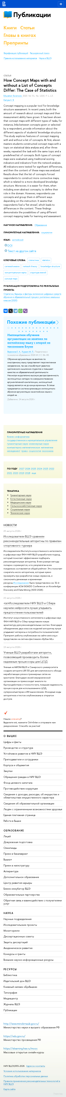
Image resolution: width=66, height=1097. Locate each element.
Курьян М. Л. (28, 351)
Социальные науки (20, 509)
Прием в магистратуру (16, 865)
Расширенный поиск (39, 53)
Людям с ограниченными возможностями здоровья (33, 809)
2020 (15, 473)
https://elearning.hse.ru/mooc (20, 1048)
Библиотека (10, 975)
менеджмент (13, 450)
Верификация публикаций (16, 53)
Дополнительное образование (21, 877)
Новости (10, 525)
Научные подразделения (18, 919)
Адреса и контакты (35, 1066)
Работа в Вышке (12, 820)
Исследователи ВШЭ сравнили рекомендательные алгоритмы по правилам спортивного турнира (32, 541)
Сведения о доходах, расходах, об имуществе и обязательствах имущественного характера (31, 796)
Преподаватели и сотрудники (21, 759)
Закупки (8, 771)
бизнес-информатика (18, 436)
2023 (45, 468)
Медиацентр (11, 998)
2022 (51, 468)
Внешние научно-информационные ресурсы (29, 959)
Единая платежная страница (19, 815)
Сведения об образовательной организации (29, 803)
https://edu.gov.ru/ (14, 1036)
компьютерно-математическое (23, 447)
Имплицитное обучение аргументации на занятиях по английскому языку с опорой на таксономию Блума (28, 340)
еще (34, 473)
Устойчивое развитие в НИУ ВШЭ (23, 753)
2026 (27, 468)
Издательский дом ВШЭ (17, 981)
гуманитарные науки (17, 443)
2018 (27, 473)
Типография (10, 992)
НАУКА (8, 913)
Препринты (16, 43)
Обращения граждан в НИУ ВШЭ (22, 777)
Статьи (27, 28)
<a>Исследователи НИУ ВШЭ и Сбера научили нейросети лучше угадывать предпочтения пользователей (29, 607)
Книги (10, 28)
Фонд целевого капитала (18, 782)
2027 (21, 468)
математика (47, 447)
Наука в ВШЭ (45, 58)
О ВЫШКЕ (10, 736)
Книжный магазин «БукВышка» (20, 986)
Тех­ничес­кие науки (20, 512)
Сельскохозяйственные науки (26, 505)
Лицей (7, 836)
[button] (8, 328)
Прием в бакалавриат (16, 853)
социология (35, 450)
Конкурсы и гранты (14, 954)
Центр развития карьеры (18, 882)
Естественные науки (21, 498)
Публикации (32, 14)
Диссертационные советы (19, 936)
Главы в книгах (20, 35)
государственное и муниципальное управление (32, 440)
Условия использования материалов (22, 1071)
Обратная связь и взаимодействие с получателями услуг (33, 902)
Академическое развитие (18, 948)
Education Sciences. (13, 95)
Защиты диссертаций (16, 942)
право (24, 450)
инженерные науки (39, 443)
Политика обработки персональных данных (26, 1076)
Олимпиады (10, 848)
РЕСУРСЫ (10, 969)
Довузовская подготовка (18, 842)
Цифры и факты (12, 742)
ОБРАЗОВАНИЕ (14, 830)
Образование (40, 225)
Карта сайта (9, 1089)
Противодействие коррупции (21, 788)
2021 (9, 473)
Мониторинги (12, 930)
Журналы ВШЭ (12, 1004)
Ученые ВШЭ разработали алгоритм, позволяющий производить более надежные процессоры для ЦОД (28, 657)
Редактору (58, 1093)
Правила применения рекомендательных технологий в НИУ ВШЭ (32, 1082)
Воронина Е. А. (14, 351)
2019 (21, 473)
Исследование (21, 582)
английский (17, 240)
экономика (47, 450)
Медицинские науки (20, 502)
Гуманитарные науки (20, 495)
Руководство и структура (18, 747)
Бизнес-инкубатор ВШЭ (17, 888)
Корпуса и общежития (16, 765)
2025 (33, 468)
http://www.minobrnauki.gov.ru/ (21, 1023)
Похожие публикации (31, 322)
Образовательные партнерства (22, 894)
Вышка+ (8, 859)
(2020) (32, 297)
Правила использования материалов (20, 58)
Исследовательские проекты (20, 924)
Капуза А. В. (9, 100)
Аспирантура (11, 871)
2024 (39, 468)
